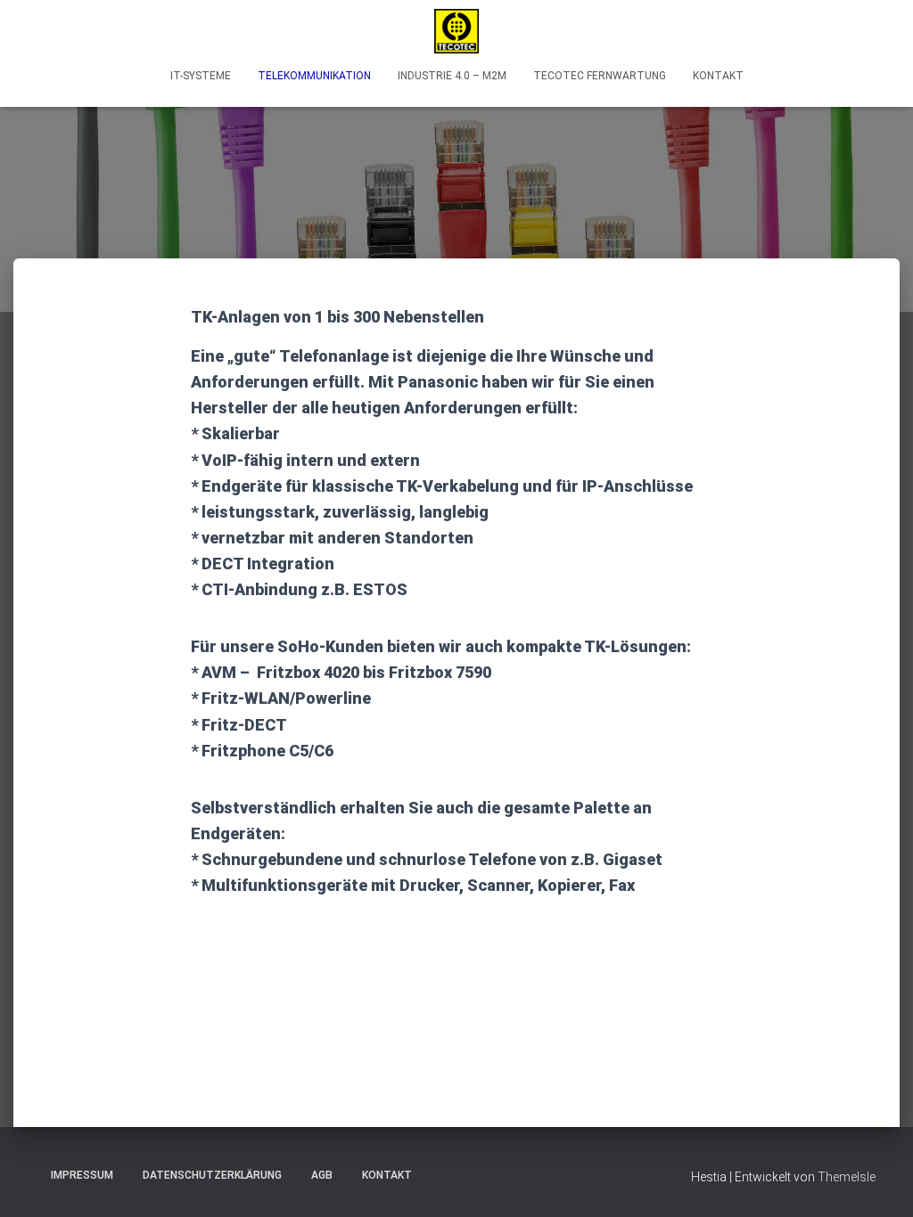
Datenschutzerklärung (212, 1175)
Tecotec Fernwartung (599, 75)
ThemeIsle (847, 1177)
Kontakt (718, 75)
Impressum (82, 1175)
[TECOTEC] (456, 31)
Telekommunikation (314, 75)
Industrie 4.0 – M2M (452, 75)
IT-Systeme (200, 75)
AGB (322, 1175)
